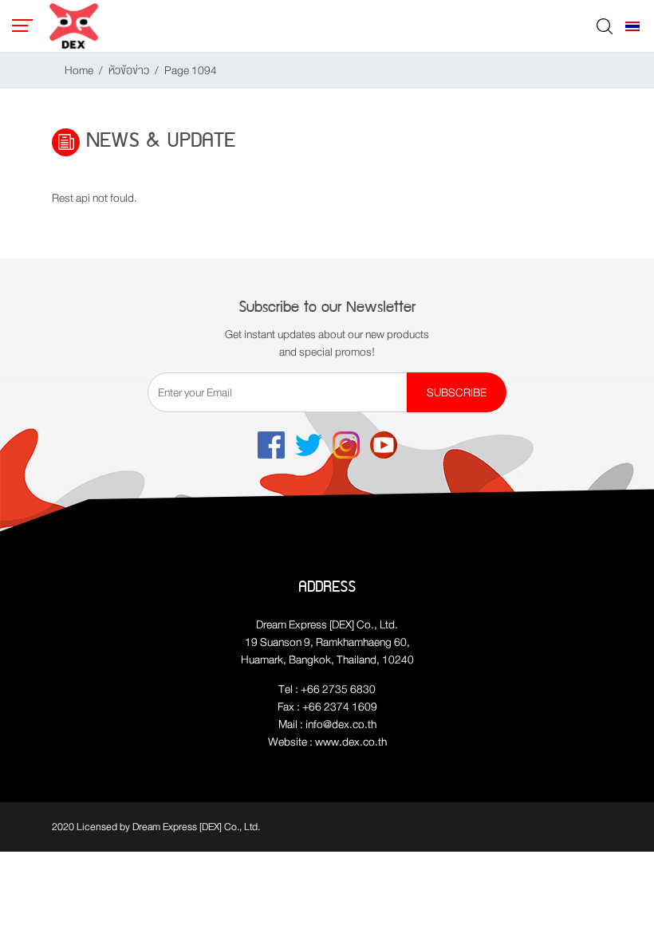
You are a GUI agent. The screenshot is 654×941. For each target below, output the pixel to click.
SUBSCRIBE (457, 392)
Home (79, 70)
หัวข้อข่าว (128, 70)
